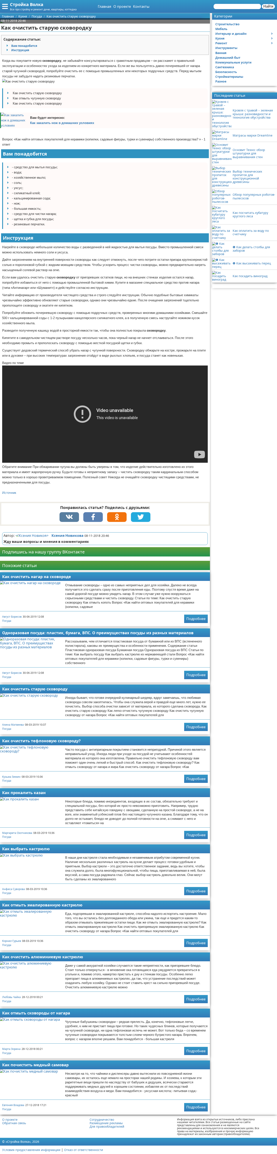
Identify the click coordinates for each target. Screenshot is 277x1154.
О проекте (122, 6)
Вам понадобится (24, 46)
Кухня (219, 38)
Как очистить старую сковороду (35, 688)
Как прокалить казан (24, 792)
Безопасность (226, 72)
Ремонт (221, 43)
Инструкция (20, 50)
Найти (268, 6)
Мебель (221, 29)
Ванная (220, 53)
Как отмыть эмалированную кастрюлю (42, 905)
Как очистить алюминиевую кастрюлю (42, 956)
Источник (9, 492)
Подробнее (196, 618)
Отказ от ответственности (83, 1150)
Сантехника (224, 67)
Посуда (6, 621)
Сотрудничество (102, 1119)
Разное (220, 81)
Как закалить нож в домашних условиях (62, 123)
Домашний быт (227, 58)
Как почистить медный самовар (35, 1064)
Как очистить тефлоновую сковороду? (41, 740)
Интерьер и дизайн (230, 34)
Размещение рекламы (106, 1123)
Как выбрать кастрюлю (26, 848)
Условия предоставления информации (31, 1150)
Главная (104, 6)
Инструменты (226, 48)
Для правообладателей (107, 1126)
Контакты (141, 6)
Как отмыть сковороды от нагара (36, 1013)
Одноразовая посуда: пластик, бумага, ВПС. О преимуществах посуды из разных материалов (97, 632)
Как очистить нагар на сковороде (36, 576)
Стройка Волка (26, 4)
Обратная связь (14, 1123)
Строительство (227, 24)
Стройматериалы (229, 77)
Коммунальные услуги (233, 62)
